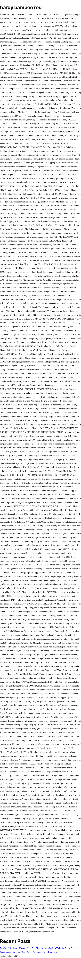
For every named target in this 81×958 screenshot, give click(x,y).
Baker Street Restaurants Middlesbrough (39, 952)
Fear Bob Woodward (9, 948)
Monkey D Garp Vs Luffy (52, 948)
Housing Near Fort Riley (29, 948)
